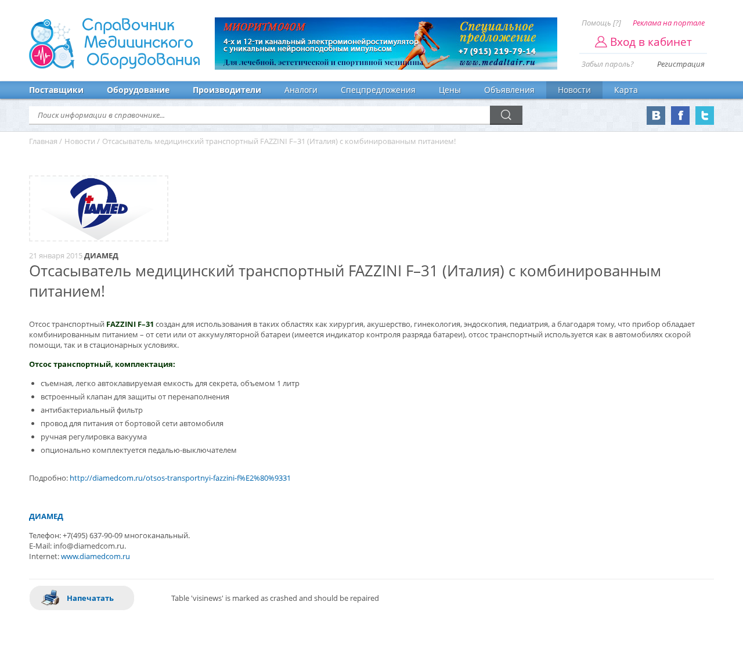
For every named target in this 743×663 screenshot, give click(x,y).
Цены (450, 89)
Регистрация (681, 64)
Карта (626, 89)
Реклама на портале (669, 22)
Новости (574, 89)
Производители (227, 89)
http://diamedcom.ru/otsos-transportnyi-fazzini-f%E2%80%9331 (180, 478)
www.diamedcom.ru (95, 556)
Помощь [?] (601, 22)
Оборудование (138, 89)
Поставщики (56, 89)
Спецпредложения (378, 89)
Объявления (509, 89)
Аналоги (301, 89)
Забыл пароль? (608, 64)
